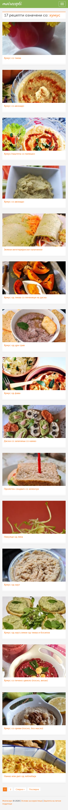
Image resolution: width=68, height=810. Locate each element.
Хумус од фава (12, 393)
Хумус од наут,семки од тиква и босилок (27, 632)
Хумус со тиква (12, 58)
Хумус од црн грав (14, 345)
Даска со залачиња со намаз (20, 441)
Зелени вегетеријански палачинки (23, 249)
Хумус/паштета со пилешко (19, 154)
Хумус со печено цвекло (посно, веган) (26, 680)
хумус (54, 15)
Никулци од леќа (13, 537)
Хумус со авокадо (14, 106)
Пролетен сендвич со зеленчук (21, 489)
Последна (34, 789)
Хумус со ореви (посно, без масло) (23, 728)
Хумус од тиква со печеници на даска (25, 297)
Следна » (20, 789)
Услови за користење (31, 801)
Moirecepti (7, 801)
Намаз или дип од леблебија (20, 776)
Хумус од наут (12, 584)
